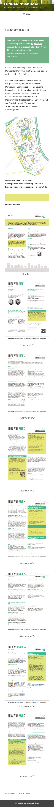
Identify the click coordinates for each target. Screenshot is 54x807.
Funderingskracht (23, 4)
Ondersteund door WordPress (17, 793)
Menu (28, 14)
